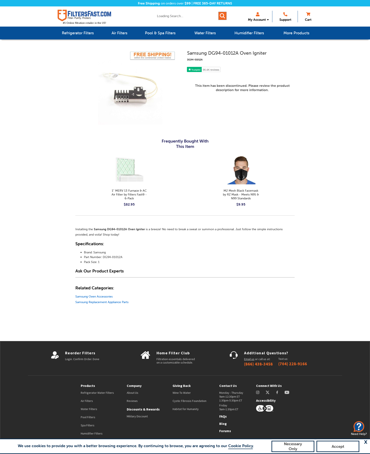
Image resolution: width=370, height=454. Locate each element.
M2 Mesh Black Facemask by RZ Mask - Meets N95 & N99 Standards (241, 194)
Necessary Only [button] (293, 446)
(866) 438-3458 (258, 364)
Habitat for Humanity (186, 409)
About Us (132, 393)
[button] (365, 442)
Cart (308, 20)
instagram (257, 392)
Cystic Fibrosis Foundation (189, 401)
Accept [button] (338, 446)
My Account (257, 20)
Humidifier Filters (92, 433)
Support (285, 20)
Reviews (132, 401)
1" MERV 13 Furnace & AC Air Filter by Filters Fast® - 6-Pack (129, 194)
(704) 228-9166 (292, 364)
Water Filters (89, 409)
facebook (277, 392)
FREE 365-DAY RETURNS (212, 3)
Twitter (268, 392)
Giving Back (182, 385)
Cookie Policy (240, 445)
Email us (249, 359)
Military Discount (137, 416)
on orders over (164, 3)
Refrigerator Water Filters (97, 393)
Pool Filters (88, 417)
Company (134, 385)
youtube (287, 392)
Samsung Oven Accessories (94, 296)
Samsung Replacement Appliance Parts (101, 302)
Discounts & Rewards (143, 409)
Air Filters (87, 401)
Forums (225, 431)
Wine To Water (182, 393)
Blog (223, 423)
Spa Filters (87, 425)
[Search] (222, 16)
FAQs (223, 416)
